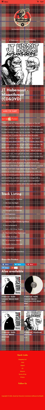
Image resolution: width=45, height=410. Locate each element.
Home (4, 40)
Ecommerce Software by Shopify (33, 396)
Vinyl (22, 362)
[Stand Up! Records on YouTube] (30, 388)
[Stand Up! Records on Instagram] (25, 388)
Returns (22, 371)
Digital (22, 365)
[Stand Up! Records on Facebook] (20, 388)
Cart (41, 2)
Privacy (22, 377)
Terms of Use (22, 374)
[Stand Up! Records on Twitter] (15, 388)
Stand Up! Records (18, 396)
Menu (6, 2)
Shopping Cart (22, 359)
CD (22, 368)
